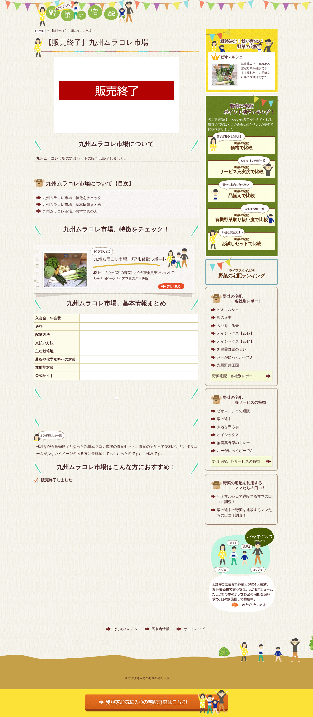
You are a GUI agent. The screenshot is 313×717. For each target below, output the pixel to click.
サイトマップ (194, 629)
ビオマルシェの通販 (233, 411)
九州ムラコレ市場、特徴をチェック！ (74, 198)
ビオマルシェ (228, 309)
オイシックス (228, 435)
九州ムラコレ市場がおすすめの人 (70, 211)
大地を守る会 (228, 325)
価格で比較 (242, 145)
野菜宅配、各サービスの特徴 (236, 461)
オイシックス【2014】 (235, 341)
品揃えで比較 (241, 193)
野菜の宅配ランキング (241, 273)
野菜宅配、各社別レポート (234, 376)
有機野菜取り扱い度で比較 (241, 217)
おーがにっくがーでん (235, 357)
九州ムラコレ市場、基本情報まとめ (72, 204)
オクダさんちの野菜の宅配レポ (148, 678)
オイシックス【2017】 (235, 333)
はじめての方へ (125, 629)
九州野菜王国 (228, 365)
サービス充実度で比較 (242, 169)
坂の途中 (224, 317)
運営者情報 (160, 629)
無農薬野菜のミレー (233, 349)
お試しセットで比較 (241, 241)
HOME (39, 31)
